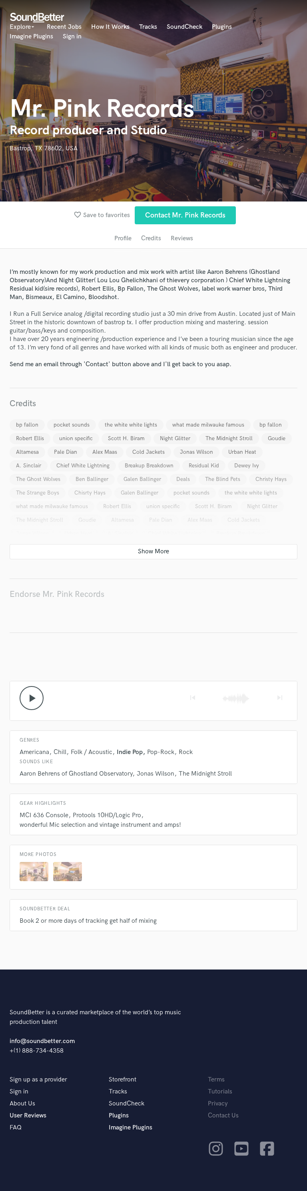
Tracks (148, 27)
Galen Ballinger (142, 479)
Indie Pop (130, 752)
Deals (183, 479)
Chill (60, 752)
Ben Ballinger (92, 479)
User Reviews (28, 1115)
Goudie (276, 438)
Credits (151, 238)
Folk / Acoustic (91, 752)
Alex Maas (104, 452)
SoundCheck (184, 27)
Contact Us (223, 1115)
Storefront (122, 1079)
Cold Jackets (148, 452)
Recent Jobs (64, 27)
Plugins (222, 27)
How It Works (110, 27)
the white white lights (131, 424)
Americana (34, 752)
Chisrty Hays (90, 492)
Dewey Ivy (246, 465)
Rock (186, 752)
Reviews (182, 238)
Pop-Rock (160, 752)
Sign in (72, 36)
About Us (22, 1103)
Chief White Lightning (83, 465)
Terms (216, 1079)
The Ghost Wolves (38, 479)
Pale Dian (65, 452)
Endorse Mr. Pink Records (57, 594)
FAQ (16, 1127)
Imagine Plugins (31, 36)
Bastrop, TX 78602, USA (44, 148)
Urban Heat (242, 452)
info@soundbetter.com (42, 1041)
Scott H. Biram (126, 438)
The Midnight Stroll (229, 438)
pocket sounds (72, 424)
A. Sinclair (28, 465)
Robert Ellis (30, 438)
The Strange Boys (37, 492)
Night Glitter (175, 438)
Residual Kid (204, 465)
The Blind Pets (222, 479)
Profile (123, 238)
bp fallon (27, 424)
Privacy (218, 1103)
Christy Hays (271, 479)
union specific (76, 438)
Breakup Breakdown (149, 465)
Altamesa (27, 452)
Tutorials (220, 1091)
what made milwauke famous (208, 424)
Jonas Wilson (196, 452)
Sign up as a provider (38, 1079)
